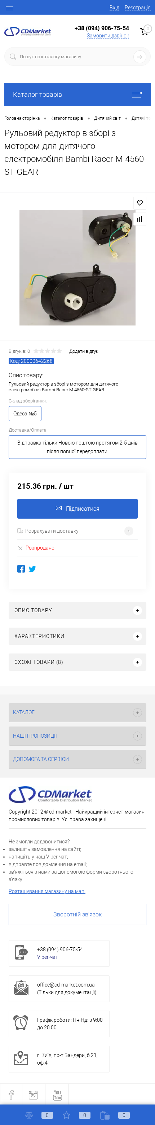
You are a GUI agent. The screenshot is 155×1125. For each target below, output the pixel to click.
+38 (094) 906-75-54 (102, 28)
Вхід (114, 7)
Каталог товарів (37, 94)
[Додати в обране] (139, 203)
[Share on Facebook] (21, 569)
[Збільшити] (77, 267)
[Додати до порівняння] (139, 219)
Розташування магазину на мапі (47, 891)
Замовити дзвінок (108, 35)
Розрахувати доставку (52, 531)
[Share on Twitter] (32, 569)
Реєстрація (138, 7)
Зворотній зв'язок (77, 914)
